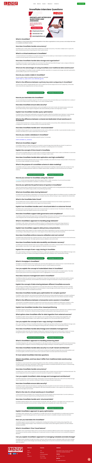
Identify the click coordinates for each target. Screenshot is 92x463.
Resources (50, 3)
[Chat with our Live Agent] (89, 459)
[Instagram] (12, 453)
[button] (44, 4)
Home (34, 3)
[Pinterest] (17, 453)
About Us (39, 3)
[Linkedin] (15, 453)
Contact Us (56, 3)
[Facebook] (9, 453)
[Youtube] (10, 453)
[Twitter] (14, 453)
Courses (43, 3)
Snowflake (18, 180)
